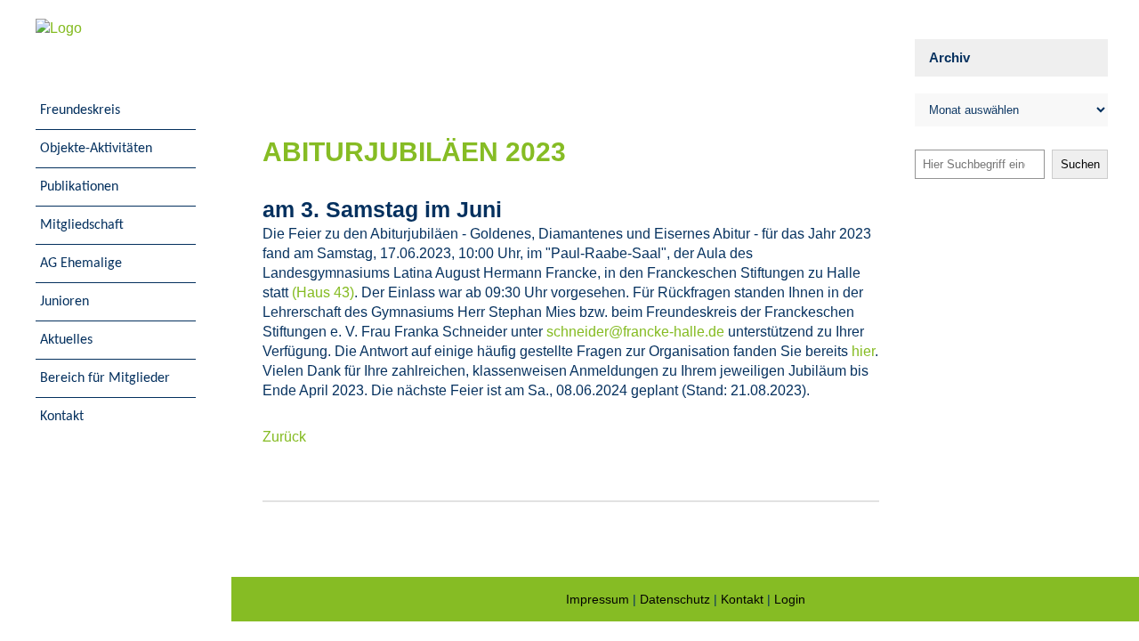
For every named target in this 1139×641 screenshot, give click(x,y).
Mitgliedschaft (82, 225)
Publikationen (79, 187)
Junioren (64, 302)
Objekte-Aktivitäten (96, 149)
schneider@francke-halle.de (635, 331)
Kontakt (62, 417)
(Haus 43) (323, 292)
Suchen (1080, 164)
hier (863, 351)
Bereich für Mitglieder (105, 378)
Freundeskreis (80, 110)
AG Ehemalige (81, 263)
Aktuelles (66, 340)
